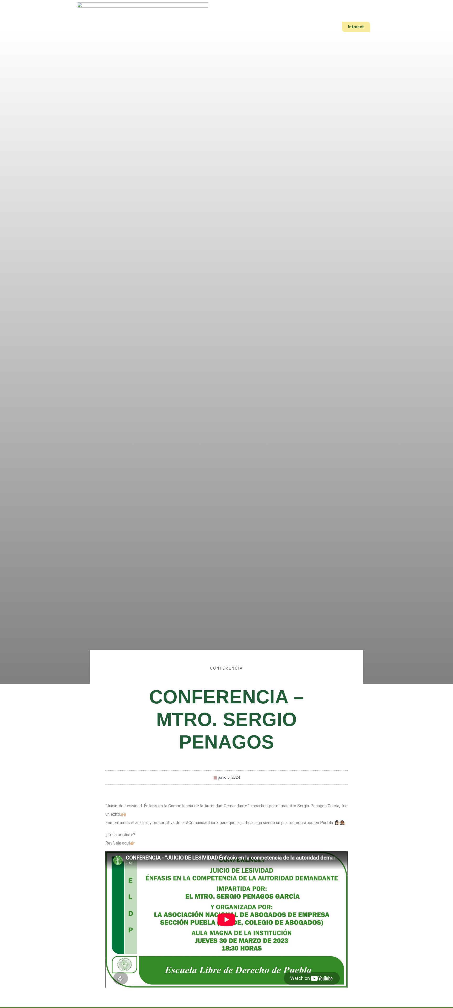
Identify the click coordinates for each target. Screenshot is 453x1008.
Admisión (247, 27)
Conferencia (226, 668)
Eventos (277, 27)
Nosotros (167, 27)
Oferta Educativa (208, 27)
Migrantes (308, 27)
